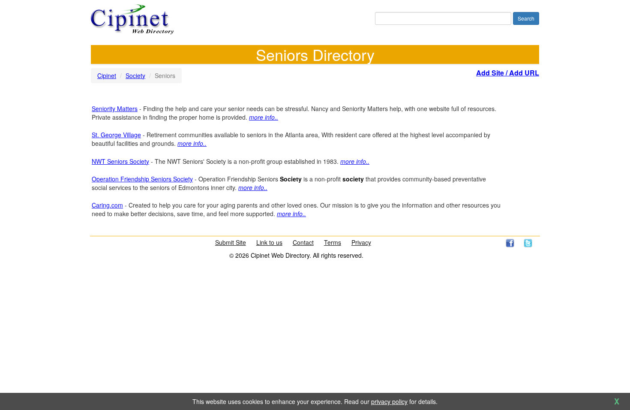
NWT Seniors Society (120, 161)
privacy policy (389, 401)
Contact (303, 242)
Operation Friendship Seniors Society (142, 179)
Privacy (361, 242)
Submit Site (230, 242)
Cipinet (106, 75)
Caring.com (107, 205)
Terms (332, 242)
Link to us (269, 242)
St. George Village (116, 134)
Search (526, 18)
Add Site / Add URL (507, 73)
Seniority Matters (115, 108)
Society (135, 75)
